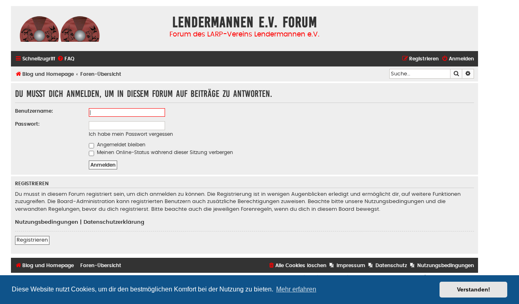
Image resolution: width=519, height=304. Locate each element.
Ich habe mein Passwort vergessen (131, 134)
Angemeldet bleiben (120, 144)
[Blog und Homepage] (59, 28)
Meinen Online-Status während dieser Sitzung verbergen (164, 152)
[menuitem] (65, 59)
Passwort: (27, 124)
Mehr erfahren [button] (296, 289)
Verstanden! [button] (473, 289)
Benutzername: (34, 111)
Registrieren (32, 240)
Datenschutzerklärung (114, 222)
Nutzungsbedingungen (46, 222)
